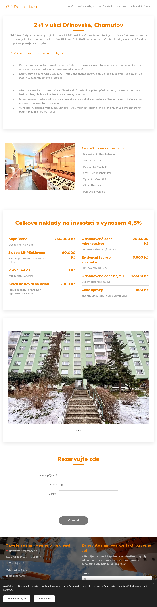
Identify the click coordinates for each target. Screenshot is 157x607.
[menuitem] (71, 6)
